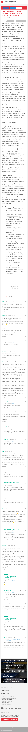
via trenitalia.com (16, 267)
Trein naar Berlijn (5, 690)
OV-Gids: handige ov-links (6, 689)
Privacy (19, 729)
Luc (12, 472)
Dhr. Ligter (14, 622)
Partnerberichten (15, 727)
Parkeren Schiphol (5, 693)
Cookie (14, 729)
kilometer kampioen (21, 21)
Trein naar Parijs (5, 692)
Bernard (13, 427)
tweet (13, 8)
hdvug (13, 441)
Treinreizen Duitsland (6, 704)
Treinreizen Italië (5, 702)
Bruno (13, 342)
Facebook (5, 708)
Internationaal (10, 21)
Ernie (13, 532)
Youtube (19, 708)
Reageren (19, 8)
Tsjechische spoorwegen (13, 216)
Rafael (13, 580)
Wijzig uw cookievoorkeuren (6, 730)
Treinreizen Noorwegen (6, 699)
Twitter (12, 708)
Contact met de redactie (6, 727)
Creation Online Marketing (6, 729)
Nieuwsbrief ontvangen (10, 719)
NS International (14, 158)
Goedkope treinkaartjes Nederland (9, 698)
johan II (13, 403)
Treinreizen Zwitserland (6, 701)
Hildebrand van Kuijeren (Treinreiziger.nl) (13, 640)
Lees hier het (14, 186)
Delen (6, 8)
